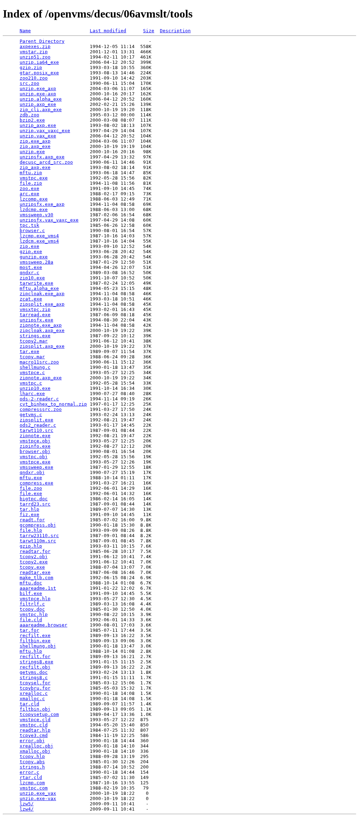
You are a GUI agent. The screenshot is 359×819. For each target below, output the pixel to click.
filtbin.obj (35, 709)
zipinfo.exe (35, 446)
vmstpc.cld (34, 724)
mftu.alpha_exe (39, 288)
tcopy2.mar (34, 341)
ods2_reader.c (38, 425)
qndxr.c (29, 272)
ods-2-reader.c (39, 398)
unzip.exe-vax (38, 798)
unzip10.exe (35, 388)
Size (148, 30)
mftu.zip (31, 172)
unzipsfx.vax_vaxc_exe (49, 220)
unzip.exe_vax (38, 793)
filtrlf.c (32, 604)
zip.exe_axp (35, 141)
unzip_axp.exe (38, 125)
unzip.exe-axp (38, 93)
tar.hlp (29, 509)
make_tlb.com (36, 577)
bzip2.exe (32, 120)
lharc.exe (32, 393)
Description (175, 30)
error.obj (32, 740)
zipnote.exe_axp (41, 325)
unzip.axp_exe (38, 104)
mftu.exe (31, 477)
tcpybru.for (35, 688)
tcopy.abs (32, 761)
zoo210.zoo (34, 78)
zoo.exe (29, 188)
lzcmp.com (32, 782)
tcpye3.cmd (34, 735)
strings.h (32, 767)
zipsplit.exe (36, 419)
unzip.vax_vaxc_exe (45, 130)
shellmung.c (35, 367)
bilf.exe (31, 593)
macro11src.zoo (39, 362)
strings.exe (35, 335)
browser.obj (35, 451)
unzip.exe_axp (38, 88)
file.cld (31, 619)
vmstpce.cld (35, 719)
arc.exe (29, 193)
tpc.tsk (29, 225)
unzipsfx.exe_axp (42, 204)
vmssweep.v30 (36, 214)
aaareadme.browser (43, 625)
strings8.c (34, 677)
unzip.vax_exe (38, 135)
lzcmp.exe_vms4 (39, 235)
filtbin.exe (35, 640)
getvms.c (31, 414)
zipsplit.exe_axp (42, 304)
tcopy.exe (32, 567)
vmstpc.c (31, 383)
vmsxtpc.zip (35, 309)
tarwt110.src (36, 430)
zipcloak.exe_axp (42, 293)
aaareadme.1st (38, 588)
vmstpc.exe (34, 178)
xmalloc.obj (35, 751)
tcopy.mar (32, 356)
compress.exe (36, 483)
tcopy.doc (32, 609)
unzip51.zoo (35, 57)
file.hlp (31, 530)
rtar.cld (31, 777)
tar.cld (29, 703)
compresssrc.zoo (41, 409)
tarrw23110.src (39, 535)
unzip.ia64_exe (39, 62)
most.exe (31, 267)
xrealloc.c (34, 693)
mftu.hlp (31, 651)
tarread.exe (35, 314)
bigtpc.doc (34, 498)
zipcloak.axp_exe (42, 330)
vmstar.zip (34, 51)
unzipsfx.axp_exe (42, 157)
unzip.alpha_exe (41, 99)
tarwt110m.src (38, 540)
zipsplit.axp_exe (42, 346)
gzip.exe (31, 251)
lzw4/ (27, 809)
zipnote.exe (35, 435)
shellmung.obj (38, 646)
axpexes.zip (35, 46)
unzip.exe (32, 151)
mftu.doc (31, 583)
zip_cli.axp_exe (41, 109)
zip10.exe (32, 277)
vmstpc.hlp (34, 614)
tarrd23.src (35, 504)
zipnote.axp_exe (41, 377)
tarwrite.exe (36, 283)
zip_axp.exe (35, 167)
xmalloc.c (32, 698)
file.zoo (31, 488)
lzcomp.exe (34, 199)
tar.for (29, 630)
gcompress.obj (38, 525)
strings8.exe (36, 661)
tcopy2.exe (34, 561)
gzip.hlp (31, 546)
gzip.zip (31, 67)
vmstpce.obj (35, 441)
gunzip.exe (34, 256)
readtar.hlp (35, 730)
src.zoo (29, 83)
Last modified (108, 30)
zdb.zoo (29, 114)
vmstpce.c (32, 372)
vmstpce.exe (35, 462)
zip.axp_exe (35, 146)
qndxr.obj (32, 472)
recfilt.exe (35, 635)
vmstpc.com (34, 788)
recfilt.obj (35, 667)
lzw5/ (27, 803)
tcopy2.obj (34, 556)
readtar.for (35, 551)
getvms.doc (34, 672)
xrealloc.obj (36, 746)
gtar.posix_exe (39, 72)
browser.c (32, 230)
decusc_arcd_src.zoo (46, 162)
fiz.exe (29, 514)
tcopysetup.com (39, 714)
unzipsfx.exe (36, 320)
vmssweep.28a (36, 262)
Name (25, 30)
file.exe (31, 493)
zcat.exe (31, 299)
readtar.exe (35, 572)
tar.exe (29, 351)
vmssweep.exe (36, 467)
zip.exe (29, 246)
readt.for (32, 519)
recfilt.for (35, 656)
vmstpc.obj (34, 456)
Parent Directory (42, 41)
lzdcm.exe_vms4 (39, 241)
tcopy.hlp (32, 756)
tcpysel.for (35, 682)
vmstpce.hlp (35, 598)
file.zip (31, 183)
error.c (29, 772)
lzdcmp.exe (34, 209)
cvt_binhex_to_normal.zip (53, 404)
